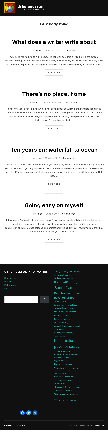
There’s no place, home (54, 94)
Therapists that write (62, 387)
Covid (65, 308)
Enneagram (61, 315)
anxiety (64, 271)
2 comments (72, 102)
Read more (55, 72)
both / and (76, 283)
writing (59, 399)
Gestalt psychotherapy (63, 333)
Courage (57, 308)
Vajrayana (61, 394)
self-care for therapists (63, 380)
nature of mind (71, 355)
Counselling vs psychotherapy (66, 305)
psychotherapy (74, 368)
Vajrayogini (74, 395)
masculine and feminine (63, 351)
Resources (9, 281)
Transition (58, 390)
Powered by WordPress (14, 425)
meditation (59, 354)
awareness (75, 271)
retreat (57, 376)
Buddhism (63, 287)
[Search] (44, 299)
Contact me (10, 278)
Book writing (62, 282)
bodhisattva (59, 278)
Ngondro (59, 364)
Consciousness (60, 302)
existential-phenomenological (67, 326)
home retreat (59, 336)
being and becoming (63, 275)
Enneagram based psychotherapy (62, 321)
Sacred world (67, 377)
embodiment (70, 312)
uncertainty (67, 390)
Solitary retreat (59, 384)
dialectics (58, 311)
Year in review (71, 400)
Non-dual (69, 364)
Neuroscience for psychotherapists (61, 359)
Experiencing (59, 329)
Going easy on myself (53, 205)
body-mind (70, 278)
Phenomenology (60, 368)
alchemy (57, 272)
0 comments (69, 50)
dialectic (72, 308)
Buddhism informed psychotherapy (67, 295)
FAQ (6, 288)
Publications (10, 285)
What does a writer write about (54, 42)
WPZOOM (99, 425)
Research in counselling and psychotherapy (65, 372)
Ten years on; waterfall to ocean (54, 149)
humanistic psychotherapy (67, 343)
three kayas (75, 387)
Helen (39, 50)
